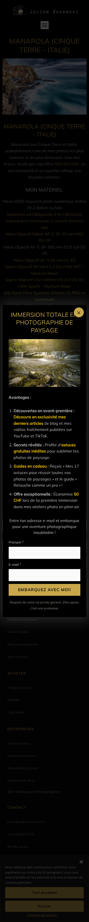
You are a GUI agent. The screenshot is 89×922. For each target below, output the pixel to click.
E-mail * (15, 564)
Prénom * (16, 542)
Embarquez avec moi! (44, 589)
